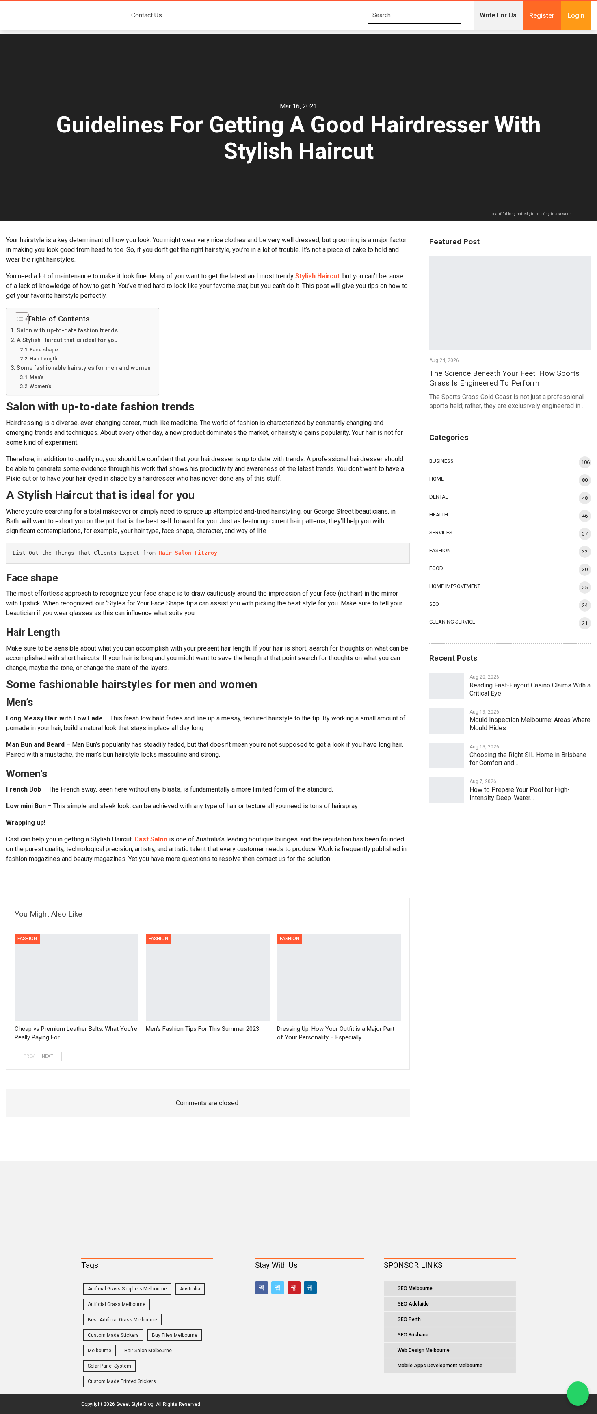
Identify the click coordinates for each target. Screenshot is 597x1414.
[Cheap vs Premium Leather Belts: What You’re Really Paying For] (76, 977)
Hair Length (43, 359)
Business (441, 461)
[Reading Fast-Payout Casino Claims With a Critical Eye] (446, 686)
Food (436, 568)
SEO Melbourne (415, 1288)
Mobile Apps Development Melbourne (440, 1365)
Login (575, 16)
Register (541, 16)
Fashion (27, 938)
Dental (438, 497)
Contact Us (146, 15)
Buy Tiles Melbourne (174, 1335)
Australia (190, 1289)
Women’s (40, 386)
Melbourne (99, 1350)
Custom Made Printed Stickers (122, 1381)
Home (436, 479)
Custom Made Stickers (113, 1335)
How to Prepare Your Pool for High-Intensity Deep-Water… (519, 794)
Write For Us (498, 15)
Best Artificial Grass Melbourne (122, 1320)
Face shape (44, 350)
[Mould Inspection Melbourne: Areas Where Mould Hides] (446, 721)
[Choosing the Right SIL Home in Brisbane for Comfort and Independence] (446, 756)
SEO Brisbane (413, 1335)
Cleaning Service (452, 622)
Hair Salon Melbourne (148, 1350)
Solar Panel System (109, 1366)
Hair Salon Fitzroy (188, 553)
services (440, 532)
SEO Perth (409, 1319)
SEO (434, 604)
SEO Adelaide (413, 1304)
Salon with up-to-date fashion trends (68, 330)
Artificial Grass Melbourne (116, 1304)
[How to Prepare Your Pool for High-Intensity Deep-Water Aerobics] (446, 790)
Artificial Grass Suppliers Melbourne (127, 1289)
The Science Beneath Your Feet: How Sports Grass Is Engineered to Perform (504, 378)
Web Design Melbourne (424, 1350)
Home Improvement (454, 586)
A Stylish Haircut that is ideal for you (68, 340)
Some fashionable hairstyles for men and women (84, 367)
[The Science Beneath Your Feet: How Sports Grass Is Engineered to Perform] (510, 303)
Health (438, 515)
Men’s (36, 377)
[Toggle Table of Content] (19, 318)
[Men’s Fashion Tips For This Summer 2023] (208, 977)
